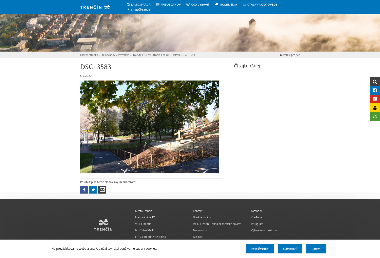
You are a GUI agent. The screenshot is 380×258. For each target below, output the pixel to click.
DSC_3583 (188, 55)
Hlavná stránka (89, 55)
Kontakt (197, 211)
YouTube (256, 217)
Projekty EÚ (139, 55)
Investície (123, 55)
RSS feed (198, 236)
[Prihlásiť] (375, 107)
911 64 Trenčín (143, 223)
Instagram (257, 223)
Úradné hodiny (202, 217)
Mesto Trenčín (143, 211)
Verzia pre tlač (291, 55)
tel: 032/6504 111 (144, 230)
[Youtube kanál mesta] (375, 99)
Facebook (256, 211)
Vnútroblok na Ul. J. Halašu (164, 55)
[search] (375, 81)
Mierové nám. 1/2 (145, 217)
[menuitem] (141, 5)
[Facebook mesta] (375, 90)
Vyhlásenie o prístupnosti (266, 230)
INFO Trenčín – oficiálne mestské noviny (217, 223)
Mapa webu (200, 230)
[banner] (97, 7)
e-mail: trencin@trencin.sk (150, 236)
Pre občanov (108, 55)
